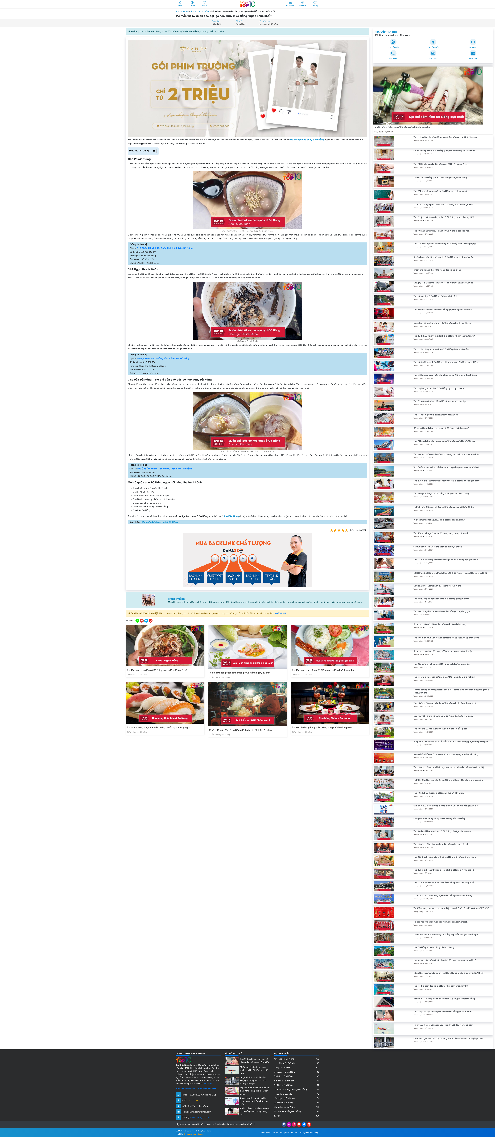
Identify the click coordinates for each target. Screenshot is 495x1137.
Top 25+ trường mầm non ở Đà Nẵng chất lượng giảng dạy (442, 664)
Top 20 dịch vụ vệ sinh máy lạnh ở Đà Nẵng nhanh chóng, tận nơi (444, 336)
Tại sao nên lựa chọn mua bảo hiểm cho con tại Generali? (441, 922)
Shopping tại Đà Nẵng (296, 1107)
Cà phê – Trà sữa (299, 1063)
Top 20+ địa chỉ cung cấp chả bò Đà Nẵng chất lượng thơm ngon (445, 857)
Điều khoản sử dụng (185, 1089)
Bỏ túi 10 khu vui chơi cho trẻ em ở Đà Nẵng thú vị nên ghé (441, 428)
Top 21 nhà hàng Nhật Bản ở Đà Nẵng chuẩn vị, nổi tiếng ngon (158, 727)
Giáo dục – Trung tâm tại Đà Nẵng (296, 1089)
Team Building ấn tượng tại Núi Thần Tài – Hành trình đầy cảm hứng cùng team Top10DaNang (451, 691)
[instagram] (289, 1124)
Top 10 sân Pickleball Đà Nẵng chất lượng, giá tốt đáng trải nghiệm (446, 362)
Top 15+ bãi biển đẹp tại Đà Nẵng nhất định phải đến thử (441, 986)
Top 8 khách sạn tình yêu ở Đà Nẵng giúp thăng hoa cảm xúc (443, 309)
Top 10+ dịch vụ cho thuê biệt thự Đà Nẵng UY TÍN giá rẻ (440, 729)
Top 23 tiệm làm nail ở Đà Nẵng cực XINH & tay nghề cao (441, 164)
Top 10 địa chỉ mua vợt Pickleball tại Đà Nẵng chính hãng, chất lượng (446, 638)
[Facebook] (284, 1124)
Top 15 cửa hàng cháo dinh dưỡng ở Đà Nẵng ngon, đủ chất (239, 673)
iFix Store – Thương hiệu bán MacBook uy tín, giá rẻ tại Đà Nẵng (444, 999)
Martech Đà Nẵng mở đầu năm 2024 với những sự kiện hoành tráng (446, 754)
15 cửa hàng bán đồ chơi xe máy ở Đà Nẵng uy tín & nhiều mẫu (443, 257)
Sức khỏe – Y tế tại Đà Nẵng (296, 1111)
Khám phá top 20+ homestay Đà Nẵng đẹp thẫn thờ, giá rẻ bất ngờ (446, 934)
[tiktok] (294, 1124)
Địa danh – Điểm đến (296, 1081)
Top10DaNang (182, 11)
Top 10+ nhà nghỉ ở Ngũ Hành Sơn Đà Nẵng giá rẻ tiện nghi (442, 231)
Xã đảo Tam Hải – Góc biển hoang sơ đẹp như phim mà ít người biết (446, 467)
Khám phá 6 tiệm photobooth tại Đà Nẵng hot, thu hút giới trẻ (443, 204)
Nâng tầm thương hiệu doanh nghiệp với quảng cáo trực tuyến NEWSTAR (449, 973)
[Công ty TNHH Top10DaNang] (247, 4)
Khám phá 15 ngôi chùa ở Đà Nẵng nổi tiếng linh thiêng (440, 624)
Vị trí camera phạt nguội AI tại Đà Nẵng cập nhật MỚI (439, 520)
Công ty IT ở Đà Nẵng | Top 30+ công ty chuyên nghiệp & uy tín (443, 283)
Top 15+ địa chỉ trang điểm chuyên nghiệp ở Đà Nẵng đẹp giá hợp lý (446, 560)
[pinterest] (309, 1124)
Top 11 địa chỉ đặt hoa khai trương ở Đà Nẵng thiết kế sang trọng (445, 243)
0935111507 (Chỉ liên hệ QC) (203, 1095)
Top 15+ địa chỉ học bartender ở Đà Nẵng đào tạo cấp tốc (441, 844)
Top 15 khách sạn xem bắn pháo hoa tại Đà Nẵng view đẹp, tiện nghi (446, 375)
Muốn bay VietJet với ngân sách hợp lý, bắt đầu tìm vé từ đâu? (443, 1025)
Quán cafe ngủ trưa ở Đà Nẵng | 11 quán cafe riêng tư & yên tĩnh (444, 151)
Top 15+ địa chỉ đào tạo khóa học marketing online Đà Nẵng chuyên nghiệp (449, 767)
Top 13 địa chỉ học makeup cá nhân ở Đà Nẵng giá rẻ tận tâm (443, 1011)
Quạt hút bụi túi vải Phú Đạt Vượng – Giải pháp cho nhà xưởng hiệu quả (448, 1038)
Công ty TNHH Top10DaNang (199, 1131)
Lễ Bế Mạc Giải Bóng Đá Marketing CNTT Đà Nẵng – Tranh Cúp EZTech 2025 (450, 573)
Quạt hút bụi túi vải (199, 1117)
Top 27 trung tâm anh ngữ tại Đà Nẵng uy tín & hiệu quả (440, 191)
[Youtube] (299, 1124)
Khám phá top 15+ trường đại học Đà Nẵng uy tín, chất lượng (443, 895)
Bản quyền (284, 1133)
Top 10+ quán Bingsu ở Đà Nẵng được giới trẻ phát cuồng (441, 493)
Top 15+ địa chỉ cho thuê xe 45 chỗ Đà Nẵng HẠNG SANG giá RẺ (444, 883)
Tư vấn (296, 1116)
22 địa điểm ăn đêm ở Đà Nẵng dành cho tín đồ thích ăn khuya (241, 730)
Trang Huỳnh (241, 24)
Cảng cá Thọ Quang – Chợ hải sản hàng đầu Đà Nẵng (439, 818)
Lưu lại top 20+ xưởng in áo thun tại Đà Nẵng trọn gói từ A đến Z (445, 960)
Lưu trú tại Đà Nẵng (296, 1103)
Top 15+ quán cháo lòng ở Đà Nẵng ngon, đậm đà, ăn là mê (157, 670)
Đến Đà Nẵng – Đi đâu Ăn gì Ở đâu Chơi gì (434, 947)
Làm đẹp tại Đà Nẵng (296, 1098)
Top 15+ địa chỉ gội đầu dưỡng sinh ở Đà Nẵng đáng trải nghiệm (444, 677)
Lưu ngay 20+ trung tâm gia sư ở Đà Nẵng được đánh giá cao (443, 716)
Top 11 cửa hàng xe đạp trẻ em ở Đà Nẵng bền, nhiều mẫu (441, 349)
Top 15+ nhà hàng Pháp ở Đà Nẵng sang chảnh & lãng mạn (322, 727)
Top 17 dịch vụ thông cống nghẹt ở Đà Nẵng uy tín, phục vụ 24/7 (444, 217)
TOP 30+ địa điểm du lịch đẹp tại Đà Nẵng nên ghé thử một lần (444, 507)
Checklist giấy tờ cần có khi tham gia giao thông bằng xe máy (254, 1101)
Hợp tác (293, 1133)
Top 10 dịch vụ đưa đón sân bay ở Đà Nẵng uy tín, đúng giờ (442, 611)
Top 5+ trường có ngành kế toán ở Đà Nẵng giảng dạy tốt (441, 599)
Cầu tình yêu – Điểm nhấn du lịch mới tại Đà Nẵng (437, 586)
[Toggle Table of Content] (153, 151)
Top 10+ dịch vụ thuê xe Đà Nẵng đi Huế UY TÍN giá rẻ (439, 793)
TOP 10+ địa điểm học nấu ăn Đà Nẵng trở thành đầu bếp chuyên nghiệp (448, 780)
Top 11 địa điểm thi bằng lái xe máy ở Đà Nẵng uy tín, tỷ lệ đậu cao (445, 137)
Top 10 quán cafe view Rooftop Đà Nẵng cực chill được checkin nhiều (446, 454)
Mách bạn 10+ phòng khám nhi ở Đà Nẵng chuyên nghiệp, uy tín (444, 323)
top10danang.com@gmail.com (196, 1112)
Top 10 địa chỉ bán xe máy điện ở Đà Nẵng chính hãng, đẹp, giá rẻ (445, 703)
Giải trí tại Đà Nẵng (296, 1085)
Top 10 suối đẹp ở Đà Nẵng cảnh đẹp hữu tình (435, 296)
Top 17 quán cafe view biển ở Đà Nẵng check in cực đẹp (440, 401)
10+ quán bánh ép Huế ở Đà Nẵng (160, 521)
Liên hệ (275, 1133)
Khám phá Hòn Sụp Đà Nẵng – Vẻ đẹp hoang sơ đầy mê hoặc (443, 651)
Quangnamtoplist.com (193, 1134)
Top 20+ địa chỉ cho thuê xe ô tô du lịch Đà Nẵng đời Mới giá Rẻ (444, 870)
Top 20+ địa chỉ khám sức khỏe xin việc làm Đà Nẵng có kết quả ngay (446, 481)
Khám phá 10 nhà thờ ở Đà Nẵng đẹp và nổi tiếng (437, 270)
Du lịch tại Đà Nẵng (296, 1076)
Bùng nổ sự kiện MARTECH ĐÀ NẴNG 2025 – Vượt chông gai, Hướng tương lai (451, 742)
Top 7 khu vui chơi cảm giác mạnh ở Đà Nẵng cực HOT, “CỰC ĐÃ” (444, 441)
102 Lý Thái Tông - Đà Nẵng (195, 1106)
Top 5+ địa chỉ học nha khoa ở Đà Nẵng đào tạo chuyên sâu (442, 831)
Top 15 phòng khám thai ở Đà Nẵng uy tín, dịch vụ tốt (439, 388)
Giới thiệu (265, 1133)
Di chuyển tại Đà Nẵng (296, 1072)
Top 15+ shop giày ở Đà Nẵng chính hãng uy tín (436, 415)
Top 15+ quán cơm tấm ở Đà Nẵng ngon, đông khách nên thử (323, 670)
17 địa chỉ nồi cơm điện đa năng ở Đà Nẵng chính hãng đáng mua (255, 1111)
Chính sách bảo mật (206, 1089)
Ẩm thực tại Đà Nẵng (200, 11)
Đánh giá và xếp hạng (308, 1133)
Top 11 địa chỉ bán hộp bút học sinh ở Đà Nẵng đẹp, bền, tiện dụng (254, 1091)
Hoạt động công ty (296, 1094)
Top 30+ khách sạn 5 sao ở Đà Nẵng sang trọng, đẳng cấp (441, 533)
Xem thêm (207, 1083)
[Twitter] (304, 1124)
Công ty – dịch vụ (296, 1067)
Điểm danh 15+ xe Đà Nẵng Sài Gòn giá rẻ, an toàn (438, 547)
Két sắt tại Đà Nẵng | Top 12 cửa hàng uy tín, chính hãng (440, 177)
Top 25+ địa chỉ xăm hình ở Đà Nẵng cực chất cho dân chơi (402, 127)
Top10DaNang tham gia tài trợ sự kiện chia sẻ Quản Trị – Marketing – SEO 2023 (451, 908)
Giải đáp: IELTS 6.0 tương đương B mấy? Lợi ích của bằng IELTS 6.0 (446, 806)
